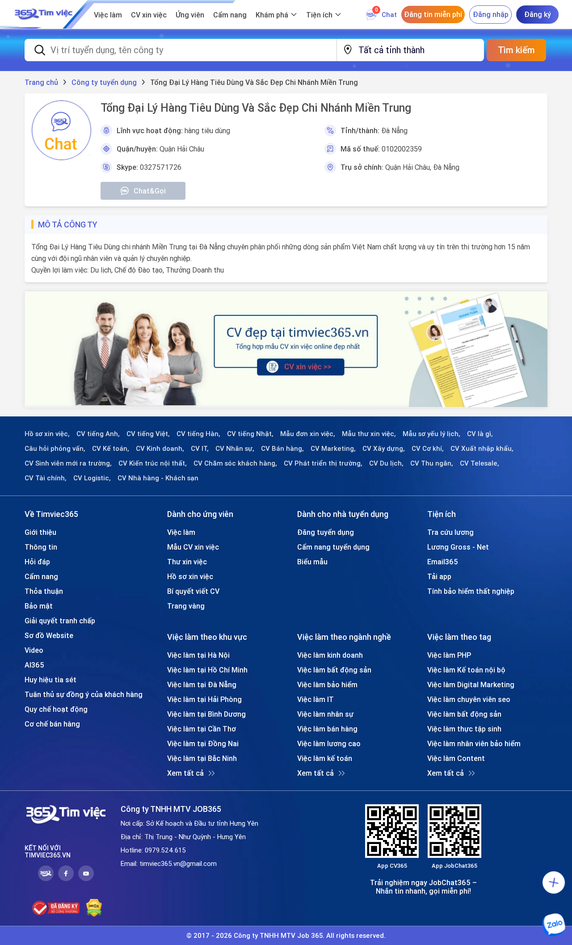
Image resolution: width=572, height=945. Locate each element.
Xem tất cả (185, 773)
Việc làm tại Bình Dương (206, 714)
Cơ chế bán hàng (52, 724)
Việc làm (108, 14)
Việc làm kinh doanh (330, 655)
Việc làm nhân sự (325, 714)
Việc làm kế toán (324, 758)
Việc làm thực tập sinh (464, 729)
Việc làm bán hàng (327, 729)
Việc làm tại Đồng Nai (203, 743)
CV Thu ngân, (431, 463)
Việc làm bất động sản (334, 670)
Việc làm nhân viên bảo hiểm (474, 743)
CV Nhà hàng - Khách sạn (158, 478)
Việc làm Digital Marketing (470, 684)
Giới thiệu (40, 532)
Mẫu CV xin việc (193, 547)
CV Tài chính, (46, 478)
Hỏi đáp (37, 562)
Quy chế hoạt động (56, 709)
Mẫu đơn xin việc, (307, 434)
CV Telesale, (479, 463)
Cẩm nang (230, 14)
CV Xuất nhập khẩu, (481, 449)
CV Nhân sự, (234, 449)
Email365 (442, 562)
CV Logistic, (92, 478)
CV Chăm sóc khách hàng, (235, 463)
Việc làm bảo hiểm (327, 684)
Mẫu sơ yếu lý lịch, (431, 434)
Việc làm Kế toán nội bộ (466, 670)
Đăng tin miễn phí (433, 14)
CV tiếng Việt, (148, 434)
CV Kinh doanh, (160, 449)
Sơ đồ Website (49, 635)
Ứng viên (190, 14)
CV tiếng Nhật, (250, 434)
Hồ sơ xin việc (190, 576)
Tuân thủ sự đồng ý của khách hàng (84, 694)
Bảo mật (39, 606)
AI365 (34, 665)
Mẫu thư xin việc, (369, 434)
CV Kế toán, (110, 449)
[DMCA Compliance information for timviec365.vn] (94, 908)
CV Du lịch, (386, 463)
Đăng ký (537, 14)
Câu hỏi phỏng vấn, (55, 449)
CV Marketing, (333, 449)
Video (34, 650)
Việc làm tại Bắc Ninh (202, 758)
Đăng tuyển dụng (325, 532)
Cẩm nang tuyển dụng (333, 547)
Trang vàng (186, 606)
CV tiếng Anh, (98, 434)
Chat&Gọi (150, 190)
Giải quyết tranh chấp (60, 621)
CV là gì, (480, 434)
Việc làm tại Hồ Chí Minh (207, 670)
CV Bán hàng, (282, 449)
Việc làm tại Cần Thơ (201, 729)
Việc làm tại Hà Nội (198, 655)
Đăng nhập (491, 14)
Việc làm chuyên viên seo (468, 699)
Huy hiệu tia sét (50, 680)
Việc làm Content (456, 758)
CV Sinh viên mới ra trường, (68, 463)
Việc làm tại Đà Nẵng (201, 684)
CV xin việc (149, 14)
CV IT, (200, 449)
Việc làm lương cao (329, 743)
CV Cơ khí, (428, 449)
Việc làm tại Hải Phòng (204, 699)
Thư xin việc (187, 562)
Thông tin (41, 547)
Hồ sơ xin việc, (47, 434)
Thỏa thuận (44, 591)
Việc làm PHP (449, 655)
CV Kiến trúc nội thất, (152, 463)
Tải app (439, 576)
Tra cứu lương (450, 532)
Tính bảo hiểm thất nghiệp (470, 591)
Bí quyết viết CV (193, 591)
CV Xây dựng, (383, 449)
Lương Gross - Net (458, 547)
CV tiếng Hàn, (198, 434)
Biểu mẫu (312, 562)
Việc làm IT (315, 699)
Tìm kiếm (516, 49)
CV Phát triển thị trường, (323, 463)
